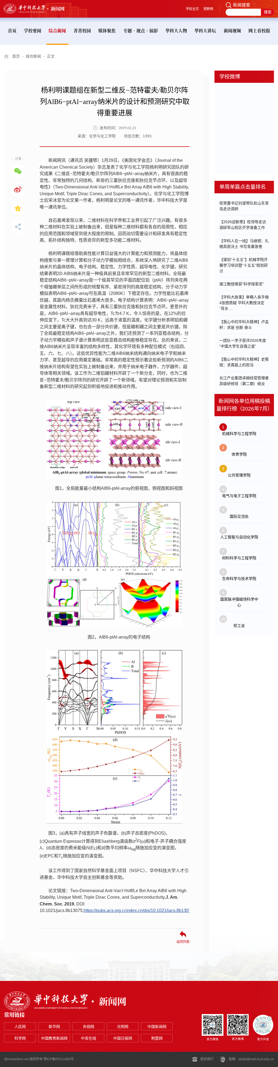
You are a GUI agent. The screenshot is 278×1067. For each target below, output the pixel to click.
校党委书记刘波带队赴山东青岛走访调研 (244, 206)
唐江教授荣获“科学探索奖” (241, 284)
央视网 (88, 1026)
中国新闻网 (156, 1026)
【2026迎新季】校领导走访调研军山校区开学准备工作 (242, 225)
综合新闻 (33, 56)
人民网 (20, 1026)
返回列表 (182, 941)
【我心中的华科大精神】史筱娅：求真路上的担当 (244, 362)
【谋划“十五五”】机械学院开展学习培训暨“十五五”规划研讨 (243, 265)
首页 (16, 56)
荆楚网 (157, 1038)
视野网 (208, 9)
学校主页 (192, 9)
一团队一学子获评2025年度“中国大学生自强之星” (242, 343)
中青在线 (88, 1038)
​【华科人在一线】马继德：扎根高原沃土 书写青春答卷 (244, 244)
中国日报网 (122, 1038)
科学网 (20, 1038)
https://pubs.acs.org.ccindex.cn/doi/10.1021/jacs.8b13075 (139, 910)
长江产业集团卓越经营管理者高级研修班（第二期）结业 (244, 381)
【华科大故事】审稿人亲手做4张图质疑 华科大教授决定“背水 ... (244, 303)
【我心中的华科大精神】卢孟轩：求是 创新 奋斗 (244, 325)
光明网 (122, 1026)
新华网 (54, 1026)
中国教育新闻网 (54, 1038)
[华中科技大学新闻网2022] (39, 8)
